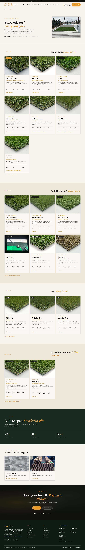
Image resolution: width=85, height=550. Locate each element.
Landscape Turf (30, 528)
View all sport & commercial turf (12, 401)
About (58, 4)
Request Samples (47, 507)
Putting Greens (30, 532)
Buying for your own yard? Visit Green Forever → (13, 536)
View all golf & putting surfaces (12, 275)
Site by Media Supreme (77, 547)
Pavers (28, 4)
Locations (49, 4)
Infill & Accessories (30, 537)
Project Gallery (46, 532)
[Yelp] (17, 540)
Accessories (34, 4)
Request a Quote (46, 530)
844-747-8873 (18, 1)
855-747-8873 (8, 1)
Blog (54, 4)
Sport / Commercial (30, 534)
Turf (24, 4)
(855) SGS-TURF (38, 513)
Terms (66, 547)
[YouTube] (11, 540)
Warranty (70, 547)
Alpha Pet (29, 530)
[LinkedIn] (14, 540)
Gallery (39, 4)
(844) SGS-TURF (47, 513)
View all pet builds (9, 336)
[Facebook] (5, 540)
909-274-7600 (73, 532)
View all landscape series (10, 175)
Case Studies (45, 534)
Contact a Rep (46, 537)
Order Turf (79, 1)
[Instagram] (8, 540)
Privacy (63, 547)
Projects (44, 4)
